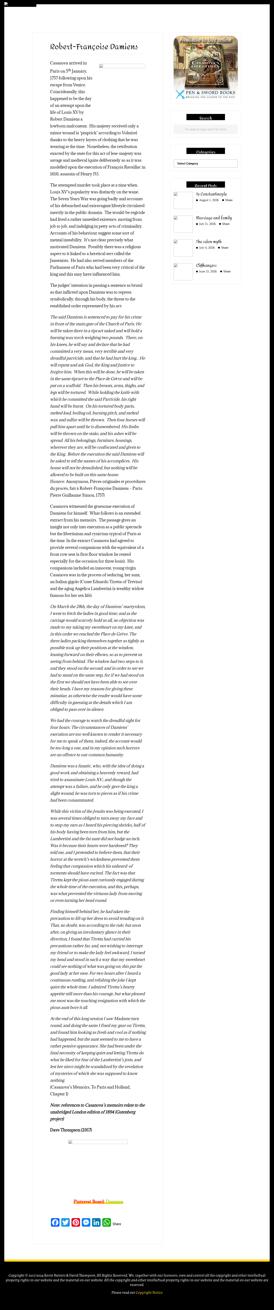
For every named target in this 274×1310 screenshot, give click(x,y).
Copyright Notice (149, 1292)
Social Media (238, 66)
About (232, 21)
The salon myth (209, 242)
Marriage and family (214, 218)
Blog (231, 57)
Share (117, 1224)
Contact (235, 75)
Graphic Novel (240, 30)
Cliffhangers (206, 265)
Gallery (233, 48)
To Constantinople (211, 194)
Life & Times (236, 39)
